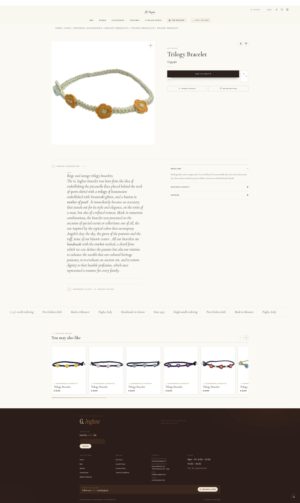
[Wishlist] (282, 9)
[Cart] (287, 9)
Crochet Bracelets (116, 28)
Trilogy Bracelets (142, 28)
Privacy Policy (121, 468)
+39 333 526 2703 (158, 480)
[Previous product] (240, 337)
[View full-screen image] (150, 45)
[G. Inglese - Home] (150, 12)
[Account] (276, 9)
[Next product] (246, 337)
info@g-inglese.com (159, 474)
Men (81, 464)
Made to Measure (86, 477)
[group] (103, 92)
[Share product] (240, 43)
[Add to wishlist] (246, 43)
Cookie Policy (120, 464)
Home (58, 28)
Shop (67, 28)
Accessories (84, 473)
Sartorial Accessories (87, 28)
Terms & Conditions (122, 473)
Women (82, 468)
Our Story (119, 460)
